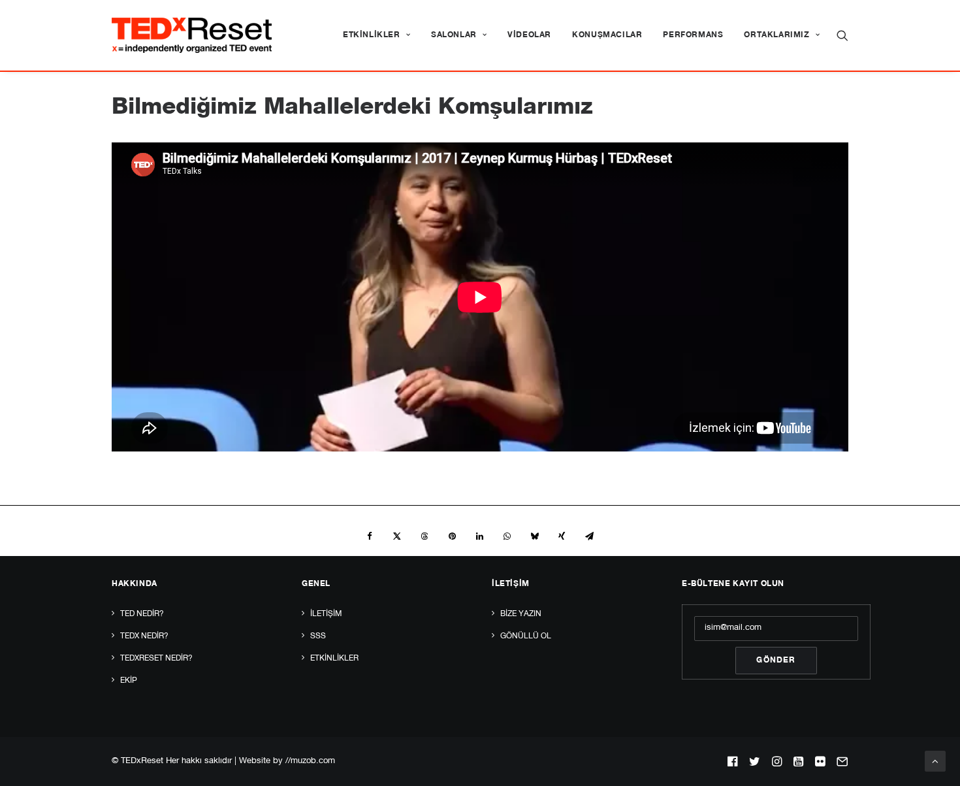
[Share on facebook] (370, 536)
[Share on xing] (562, 536)
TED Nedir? (142, 614)
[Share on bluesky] (534, 536)
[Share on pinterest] (452, 536)
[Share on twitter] (397, 536)
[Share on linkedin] (479, 536)
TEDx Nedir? (144, 636)
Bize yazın (520, 614)
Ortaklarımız (776, 35)
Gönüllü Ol (525, 636)
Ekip (128, 681)
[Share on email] (589, 536)
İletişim (326, 614)
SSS (318, 636)
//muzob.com (310, 761)
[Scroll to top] (935, 761)
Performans (693, 35)
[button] (842, 35)
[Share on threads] (424, 536)
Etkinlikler (371, 35)
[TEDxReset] (192, 35)
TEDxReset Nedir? (156, 659)
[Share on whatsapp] (507, 536)
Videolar (529, 35)
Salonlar (454, 35)
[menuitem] (376, 35)
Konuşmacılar (607, 35)
